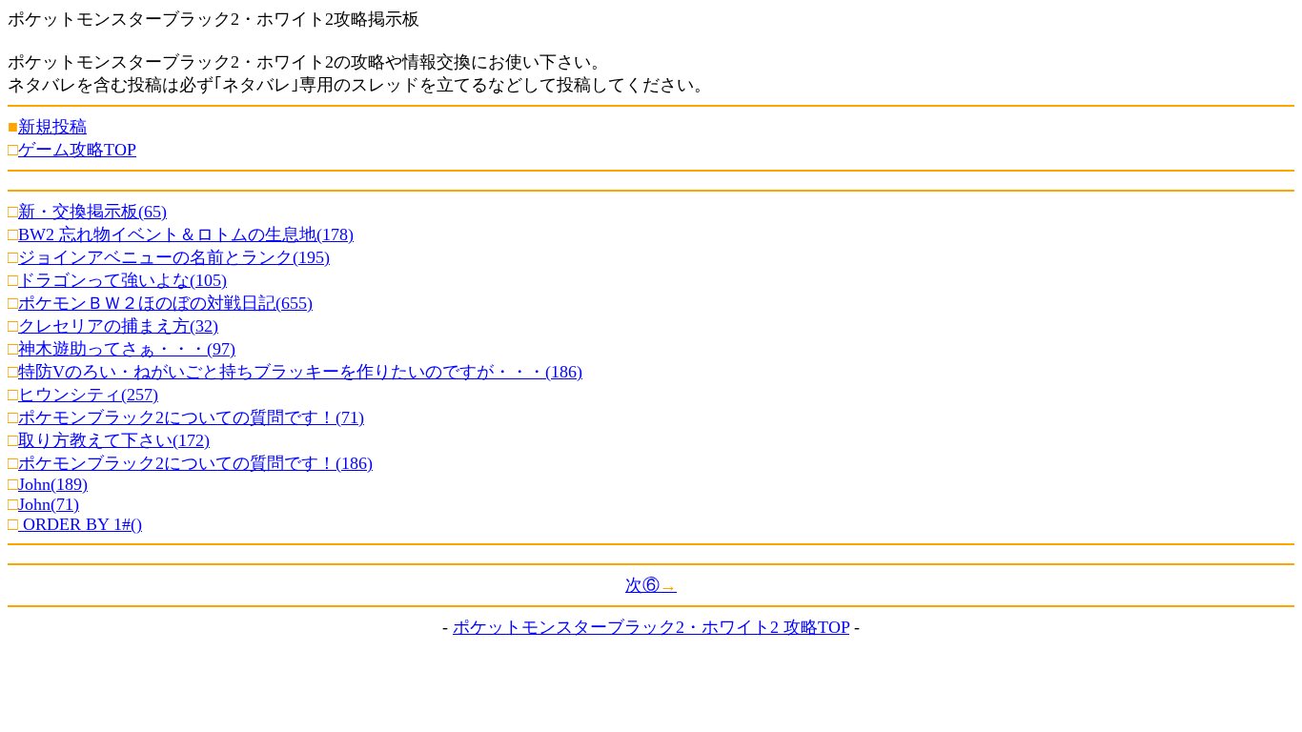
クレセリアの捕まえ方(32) (118, 326)
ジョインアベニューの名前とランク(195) (174, 257)
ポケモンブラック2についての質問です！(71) (191, 417)
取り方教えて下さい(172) (114, 440)
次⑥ (651, 585)
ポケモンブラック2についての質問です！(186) (195, 463)
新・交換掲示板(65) (92, 211)
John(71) (48, 504)
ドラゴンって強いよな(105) (122, 280)
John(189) (53, 484)
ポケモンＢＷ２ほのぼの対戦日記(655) (165, 303)
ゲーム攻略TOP (77, 149)
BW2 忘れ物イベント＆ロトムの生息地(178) (186, 234)
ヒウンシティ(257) (88, 394)
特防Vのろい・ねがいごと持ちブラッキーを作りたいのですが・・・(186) (300, 371)
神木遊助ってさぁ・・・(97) (126, 348)
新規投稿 (52, 126)
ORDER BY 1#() (80, 524)
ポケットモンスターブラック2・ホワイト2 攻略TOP (651, 627)
